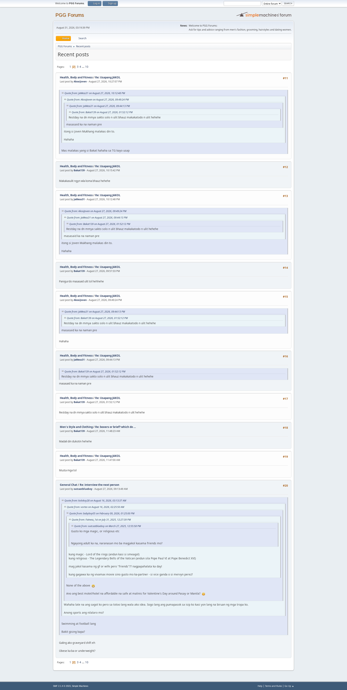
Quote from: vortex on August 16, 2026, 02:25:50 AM (95, 507)
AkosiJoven (80, 81)
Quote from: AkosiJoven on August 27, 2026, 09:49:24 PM (98, 99)
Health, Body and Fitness (76, 77)
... (83, 67)
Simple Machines (80, 686)
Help (260, 685)
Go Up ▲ (289, 685)
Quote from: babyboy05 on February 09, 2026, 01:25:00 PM (101, 513)
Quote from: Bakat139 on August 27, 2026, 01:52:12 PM (102, 112)
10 (86, 67)
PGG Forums (69, 15)
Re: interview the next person (99, 485)
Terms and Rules (273, 685)
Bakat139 (79, 170)
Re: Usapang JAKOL (107, 77)
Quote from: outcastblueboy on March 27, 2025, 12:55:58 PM (107, 526)
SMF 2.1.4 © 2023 (62, 686)
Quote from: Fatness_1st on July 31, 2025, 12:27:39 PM (101, 519)
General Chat (68, 485)
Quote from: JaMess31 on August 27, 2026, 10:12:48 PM (94, 93)
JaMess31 (79, 199)
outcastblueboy (83, 489)
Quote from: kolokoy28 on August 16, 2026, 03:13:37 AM (95, 500)
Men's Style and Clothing (76, 427)
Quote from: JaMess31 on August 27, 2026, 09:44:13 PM (99, 106)
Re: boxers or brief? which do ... (115, 427)
